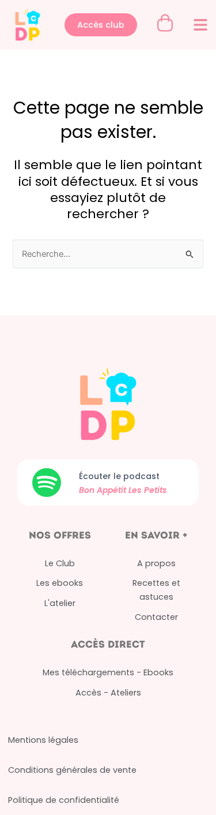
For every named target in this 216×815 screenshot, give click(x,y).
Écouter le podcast (119, 476)
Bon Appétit (103, 490)
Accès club (100, 25)
